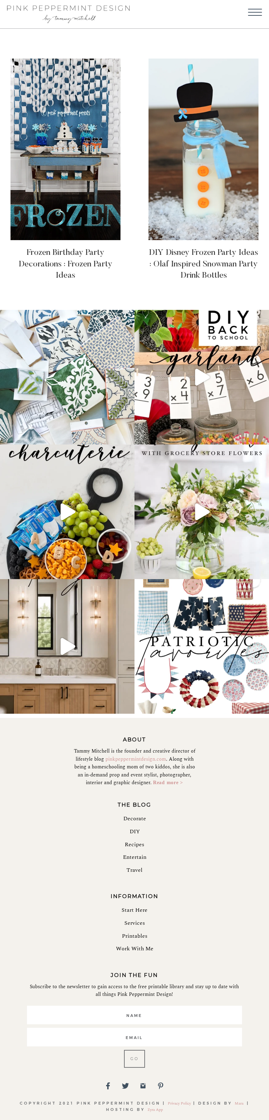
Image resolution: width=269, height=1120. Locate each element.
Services (134, 923)
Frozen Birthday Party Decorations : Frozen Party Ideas (65, 264)
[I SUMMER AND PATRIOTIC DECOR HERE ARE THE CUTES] (201, 646)
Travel (134, 870)
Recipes (134, 844)
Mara (239, 1103)
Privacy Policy (179, 1103)
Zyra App (155, 1110)
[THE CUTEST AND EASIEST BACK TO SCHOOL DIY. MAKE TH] (201, 377)
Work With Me (134, 948)
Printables (134, 936)
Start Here (134, 910)
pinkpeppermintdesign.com (135, 759)
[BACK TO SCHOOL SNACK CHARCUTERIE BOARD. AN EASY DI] (67, 511)
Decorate (134, 818)
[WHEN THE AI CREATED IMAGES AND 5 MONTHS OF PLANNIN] (67, 646)
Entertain (134, 857)
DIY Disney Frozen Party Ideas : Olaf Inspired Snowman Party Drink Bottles (203, 264)
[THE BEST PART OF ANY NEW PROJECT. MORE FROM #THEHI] (67, 377)
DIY (135, 831)
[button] (255, 12)
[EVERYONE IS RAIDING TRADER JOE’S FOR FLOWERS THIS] (201, 511)
